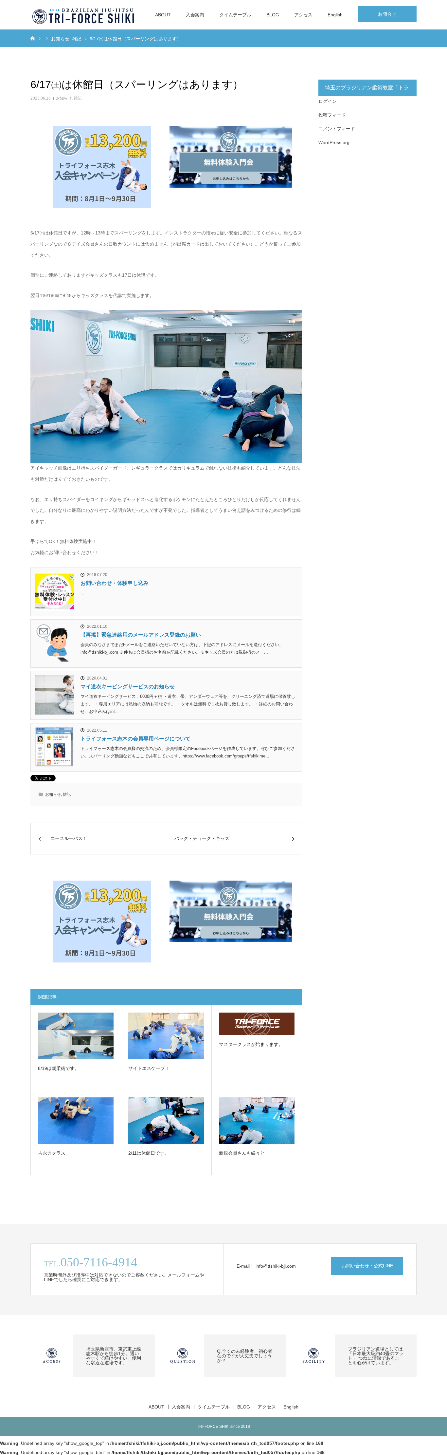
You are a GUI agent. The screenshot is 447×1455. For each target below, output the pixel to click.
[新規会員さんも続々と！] (257, 1120)
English (335, 14)
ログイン (327, 101)
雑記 (77, 98)
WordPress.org (333, 142)
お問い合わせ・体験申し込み (114, 583)
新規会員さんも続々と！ (244, 1153)
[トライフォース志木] (83, 15)
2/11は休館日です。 (148, 1153)
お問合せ (387, 14)
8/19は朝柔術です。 (58, 1068)
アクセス (303, 14)
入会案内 (195, 14)
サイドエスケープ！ (149, 1068)
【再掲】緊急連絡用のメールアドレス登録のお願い (140, 635)
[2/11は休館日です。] (166, 1120)
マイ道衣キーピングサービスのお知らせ (127, 686)
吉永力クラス (51, 1153)
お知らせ (64, 98)
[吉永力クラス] (76, 1120)
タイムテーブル (235, 14)
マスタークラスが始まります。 (251, 1044)
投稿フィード (332, 115)
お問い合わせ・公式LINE (367, 1265)
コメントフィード (336, 128)
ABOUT (163, 14)
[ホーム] (32, 38)
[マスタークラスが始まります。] (257, 1024)
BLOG (272, 14)
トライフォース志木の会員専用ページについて (135, 738)
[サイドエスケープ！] (166, 1036)
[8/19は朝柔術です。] (76, 1036)
